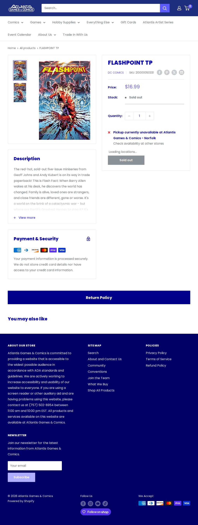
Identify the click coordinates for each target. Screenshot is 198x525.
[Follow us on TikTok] (105, 503)
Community (97, 365)
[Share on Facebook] (159, 72)
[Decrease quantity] (129, 116)
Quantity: (115, 116)
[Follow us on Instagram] (90, 503)
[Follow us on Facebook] (83, 503)
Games (35, 22)
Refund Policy (156, 365)
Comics (13, 22)
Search (93, 353)
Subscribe (21, 477)
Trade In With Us (75, 34)
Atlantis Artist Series (158, 22)
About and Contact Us (105, 359)
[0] (187, 8)
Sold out (126, 160)
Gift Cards (128, 22)
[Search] (165, 8)
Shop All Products (101, 390)
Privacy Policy (156, 353)
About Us (45, 34)
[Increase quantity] (150, 116)
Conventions (97, 371)
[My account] (179, 8)
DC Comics (116, 73)
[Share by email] (181, 72)
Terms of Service (159, 359)
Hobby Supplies (64, 22)
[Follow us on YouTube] (98, 503)
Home (12, 48)
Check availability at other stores (138, 143)
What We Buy (98, 384)
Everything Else (98, 22)
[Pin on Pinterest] (167, 72)
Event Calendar (19, 34)
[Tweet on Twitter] (174, 72)
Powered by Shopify (21, 501)
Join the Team (99, 378)
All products (28, 48)
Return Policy (99, 297)
